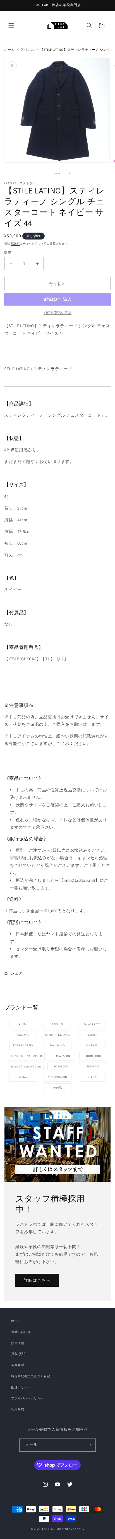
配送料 (15, 243)
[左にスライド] (45, 173)
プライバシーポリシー (27, 1398)
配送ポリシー (21, 1387)
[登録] (89, 1445)
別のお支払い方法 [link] (57, 312)
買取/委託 (18, 1354)
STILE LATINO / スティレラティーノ (38, 368)
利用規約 (17, 1409)
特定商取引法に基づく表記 (30, 1376)
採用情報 (17, 1343)
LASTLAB (48, 1529)
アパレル (27, 49)
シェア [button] (17, 973)
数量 (8, 252)
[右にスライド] (70, 173)
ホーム (9, 49)
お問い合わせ (21, 1332)
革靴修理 (17, 1365)
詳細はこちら (37, 1280)
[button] (11, 25)
